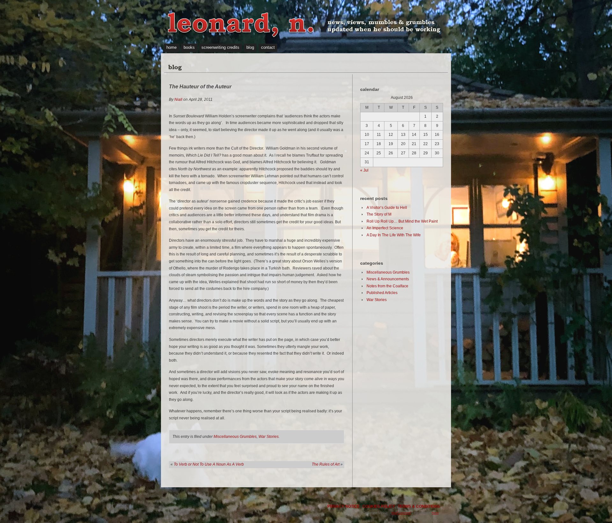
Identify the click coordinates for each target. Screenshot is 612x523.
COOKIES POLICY (378, 506)
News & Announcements (388, 279)
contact (268, 47)
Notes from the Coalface (387, 286)
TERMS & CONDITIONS (419, 506)
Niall (178, 99)
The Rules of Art (325, 464)
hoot (435, 512)
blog (250, 47)
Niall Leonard (401, 512)
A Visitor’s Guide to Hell (387, 207)
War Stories (269, 436)
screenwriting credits (220, 47)
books (189, 47)
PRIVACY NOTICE (343, 506)
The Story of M (379, 214)
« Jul (364, 170)
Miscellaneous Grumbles (235, 436)
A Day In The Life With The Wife (394, 235)
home (171, 47)
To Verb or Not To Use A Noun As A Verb (209, 464)
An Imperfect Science (385, 228)
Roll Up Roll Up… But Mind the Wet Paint (402, 221)
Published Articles (382, 293)
